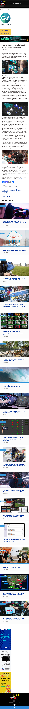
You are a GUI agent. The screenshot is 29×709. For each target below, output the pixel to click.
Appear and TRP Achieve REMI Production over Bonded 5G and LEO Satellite (14, 279)
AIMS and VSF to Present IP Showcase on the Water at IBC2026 (14, 359)
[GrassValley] (5, 19)
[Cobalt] (5, 639)
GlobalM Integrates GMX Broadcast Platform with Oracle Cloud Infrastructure (14, 249)
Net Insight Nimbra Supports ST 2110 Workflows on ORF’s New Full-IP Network (14, 305)
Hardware (5, 192)
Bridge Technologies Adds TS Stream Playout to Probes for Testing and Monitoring (13, 439)
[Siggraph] (5, 682)
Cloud (4, 190)
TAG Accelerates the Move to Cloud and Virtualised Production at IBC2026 (13, 619)
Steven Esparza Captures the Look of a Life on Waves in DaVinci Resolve (13, 385)
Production (19, 190)
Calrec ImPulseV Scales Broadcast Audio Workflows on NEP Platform (14, 412)
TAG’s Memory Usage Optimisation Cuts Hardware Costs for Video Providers (13, 516)
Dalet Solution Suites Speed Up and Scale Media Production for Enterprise (14, 566)
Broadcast (12, 190)
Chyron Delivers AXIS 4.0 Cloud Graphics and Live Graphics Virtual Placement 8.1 (13, 594)
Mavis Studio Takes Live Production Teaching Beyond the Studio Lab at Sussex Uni (14, 223)
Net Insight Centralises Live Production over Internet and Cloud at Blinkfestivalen (14, 464)
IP (7, 190)
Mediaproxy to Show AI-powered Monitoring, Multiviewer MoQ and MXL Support (13, 333)
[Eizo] (5, 660)
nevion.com (19, 178)
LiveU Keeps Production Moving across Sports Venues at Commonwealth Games (14, 491)
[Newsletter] (5, 32)
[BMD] (14, 39)
